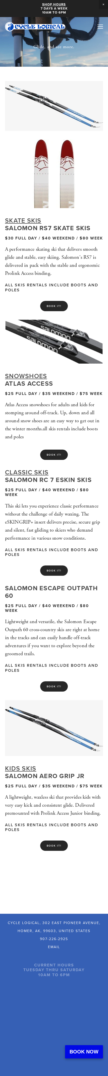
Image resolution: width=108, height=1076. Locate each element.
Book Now (84, 1051)
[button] (103, 4)
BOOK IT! (54, 306)
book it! (54, 846)
